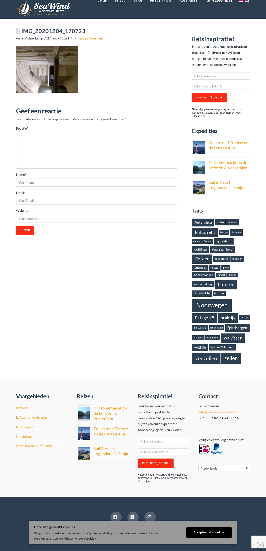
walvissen (233, 337)
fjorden (202, 258)
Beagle (224, 232)
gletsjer (237, 258)
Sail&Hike (200, 327)
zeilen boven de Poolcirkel (34, 446)
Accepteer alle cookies (209, 532)
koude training (203, 284)
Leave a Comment (90, 38)
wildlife (200, 347)
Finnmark (23, 408)
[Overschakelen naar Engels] (247, 9)
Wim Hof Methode (222, 347)
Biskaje (236, 232)
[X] (133, 517)
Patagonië (204, 317)
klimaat (221, 274)
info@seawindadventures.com (219, 412)
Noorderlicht (202, 293)
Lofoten (226, 284)
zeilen (231, 358)
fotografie (221, 258)
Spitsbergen (237, 327)
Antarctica (203, 222)
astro (220, 222)
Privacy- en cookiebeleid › (80, 538)
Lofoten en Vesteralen (31, 417)
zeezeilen (206, 358)
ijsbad (214, 267)
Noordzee (219, 293)
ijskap (226, 267)
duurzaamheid (222, 249)
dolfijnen (200, 249)
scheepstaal (216, 327)
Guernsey (200, 267)
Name (21, 174)
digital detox (224, 241)
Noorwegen (212, 305)
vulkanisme (213, 337)
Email (20, 192)
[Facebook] (116, 517)
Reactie (22, 128)
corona (196, 241)
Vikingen (198, 337)
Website (22, 210)
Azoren (232, 222)
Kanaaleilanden (203, 275)
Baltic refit (205, 232)
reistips (244, 317)
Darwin (208, 241)
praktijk (227, 317)
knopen (232, 274)
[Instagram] (150, 517)
